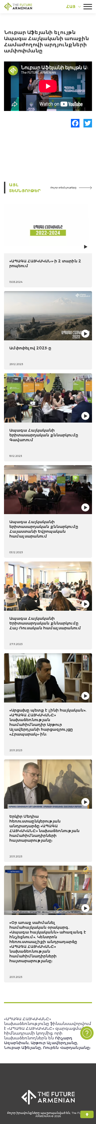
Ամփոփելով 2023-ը (30, 348)
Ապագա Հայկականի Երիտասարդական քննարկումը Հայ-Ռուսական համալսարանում (45, 623)
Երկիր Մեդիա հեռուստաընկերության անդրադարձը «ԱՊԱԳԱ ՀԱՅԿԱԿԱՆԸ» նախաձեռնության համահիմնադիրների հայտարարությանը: (44, 828)
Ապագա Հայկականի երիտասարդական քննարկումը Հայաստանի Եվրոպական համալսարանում (43, 528)
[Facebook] (75, 123)
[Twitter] (87, 123)
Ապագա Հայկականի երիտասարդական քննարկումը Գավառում (43, 435)
